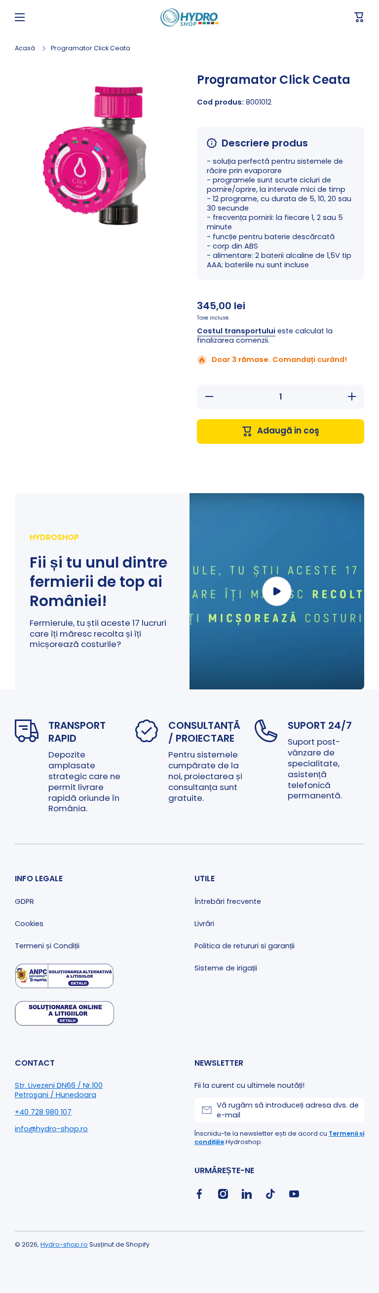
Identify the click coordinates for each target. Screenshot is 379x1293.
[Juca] (277, 591)
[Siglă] (189, 17)
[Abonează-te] (352, 1110)
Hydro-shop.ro (64, 1244)
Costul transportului (236, 331)
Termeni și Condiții (47, 946)
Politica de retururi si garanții (244, 946)
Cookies (29, 924)
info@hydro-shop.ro (51, 1129)
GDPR (24, 901)
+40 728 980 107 (43, 1112)
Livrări (204, 924)
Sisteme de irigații (225, 968)
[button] (359, 17)
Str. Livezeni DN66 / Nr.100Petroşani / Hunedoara (59, 1090)
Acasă (25, 48)
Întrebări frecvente (227, 901)
